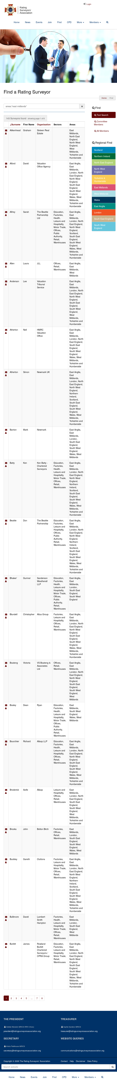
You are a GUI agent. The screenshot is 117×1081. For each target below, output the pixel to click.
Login (88, 4)
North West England (99, 170)
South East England (103, 218)
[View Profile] (6, 133)
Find (59, 22)
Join (50, 22)
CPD (69, 22)
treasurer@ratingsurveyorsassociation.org (79, 1031)
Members (94, 22)
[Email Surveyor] (6, 130)
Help (72, 1061)
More (80, 22)
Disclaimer (80, 1061)
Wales (97, 199)
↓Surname (15, 124)
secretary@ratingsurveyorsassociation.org (22, 1050)
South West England (99, 226)
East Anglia (99, 206)
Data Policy (92, 1061)
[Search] (107, 22)
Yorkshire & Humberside (100, 180)
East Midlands (101, 187)
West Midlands (101, 193)
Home (17, 22)
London (97, 212)
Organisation (44, 124)
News (27, 22)
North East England (103, 162)
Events (39, 22)
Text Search (102, 114)
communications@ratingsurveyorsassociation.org (82, 1050)
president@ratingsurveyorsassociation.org (22, 1031)
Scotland (98, 149)
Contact (64, 1061)
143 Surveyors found (25, 118)
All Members (103, 130)
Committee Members (100, 123)
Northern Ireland (102, 156)
